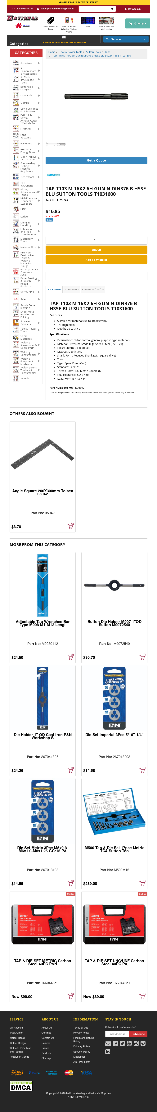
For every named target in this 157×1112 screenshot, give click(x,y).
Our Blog (46, 1032)
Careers (46, 1043)
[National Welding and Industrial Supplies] (22, 18)
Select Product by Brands (50, 27)
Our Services (114, 39)
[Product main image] (97, 96)
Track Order (16, 1032)
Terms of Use (80, 1027)
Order (96, 250)
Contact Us (48, 1038)
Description (54, 289)
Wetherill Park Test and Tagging (20, 1049)
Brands (45, 1048)
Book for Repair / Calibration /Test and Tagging (69, 29)
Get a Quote (96, 160)
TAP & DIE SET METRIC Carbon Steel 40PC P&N (42, 962)
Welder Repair (17, 1038)
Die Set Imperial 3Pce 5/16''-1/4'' (114, 734)
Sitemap (46, 1058)
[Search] (112, 9)
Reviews (87, 289)
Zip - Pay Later (81, 1062)
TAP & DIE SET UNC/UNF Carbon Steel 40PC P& (114, 962)
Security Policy (81, 1051)
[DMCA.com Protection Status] (21, 1085)
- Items (139, 23)
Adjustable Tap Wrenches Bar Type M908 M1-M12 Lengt (43, 623)
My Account (134, 9)
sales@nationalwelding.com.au (57, 8)
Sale (88, 26)
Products (47, 1053)
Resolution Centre (19, 1056)
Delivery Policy (81, 1046)
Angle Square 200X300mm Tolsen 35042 (42, 492)
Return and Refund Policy (83, 1039)
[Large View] (56, 144)
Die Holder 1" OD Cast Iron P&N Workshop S (43, 736)
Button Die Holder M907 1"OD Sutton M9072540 (114, 623)
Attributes (72, 289)
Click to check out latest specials (106, 27)
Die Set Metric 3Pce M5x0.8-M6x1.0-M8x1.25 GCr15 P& (42, 849)
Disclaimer (79, 1056)
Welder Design (18, 1043)
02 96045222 (22, 8)
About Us (47, 1027)
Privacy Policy (81, 1032)
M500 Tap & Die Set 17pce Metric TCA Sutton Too (114, 849)
